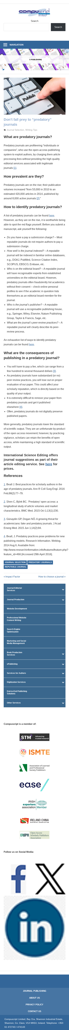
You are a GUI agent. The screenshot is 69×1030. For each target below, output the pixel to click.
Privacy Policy (34, 1004)
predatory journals (40, 562)
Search (34, 21)
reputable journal (15, 567)
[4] (20, 407)
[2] (38, 198)
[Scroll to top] (63, 1024)
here (48, 464)
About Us (34, 998)
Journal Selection (15, 130)
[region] (34, 59)
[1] (14, 168)
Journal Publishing (34, 991)
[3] (54, 371)
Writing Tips (31, 130)
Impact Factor (12, 576)
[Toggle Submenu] (63, 589)
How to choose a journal (51, 576)
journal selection (15, 562)
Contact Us (34, 1011)
